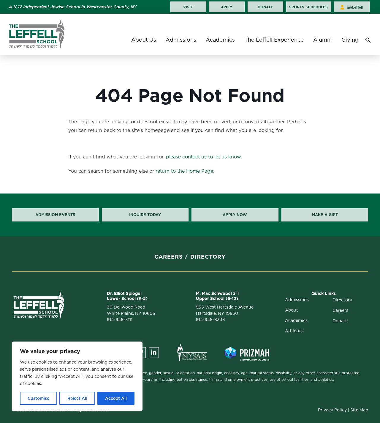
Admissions (181, 40)
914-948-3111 (119, 319)
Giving (350, 40)
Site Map (359, 410)
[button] (368, 41)
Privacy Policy (332, 410)
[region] (77, 376)
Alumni (322, 40)
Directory (208, 257)
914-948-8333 (210, 319)
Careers (168, 257)
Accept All (116, 398)
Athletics (294, 330)
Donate (340, 320)
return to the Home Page (184, 171)
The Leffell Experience (274, 40)
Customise (38, 398)
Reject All (77, 398)
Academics (220, 40)
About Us (143, 40)
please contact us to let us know (203, 157)
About (291, 310)
